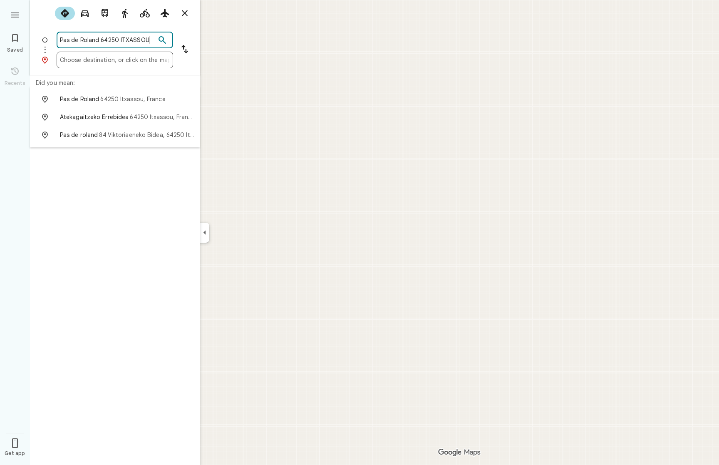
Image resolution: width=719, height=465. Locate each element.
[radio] (65, 13)
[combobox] (108, 40)
